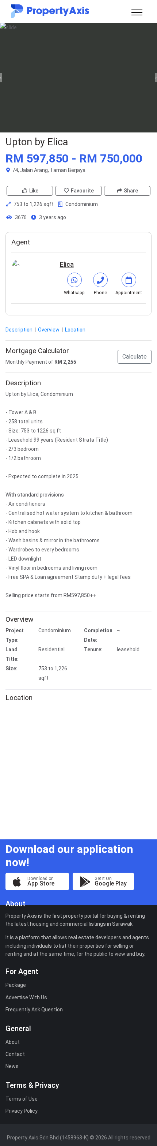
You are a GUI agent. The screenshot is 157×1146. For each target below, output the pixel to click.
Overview (49, 330)
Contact (15, 1054)
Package (15, 985)
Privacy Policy (21, 1111)
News (12, 1066)
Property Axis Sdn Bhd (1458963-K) (48, 1138)
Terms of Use (21, 1099)
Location (75, 330)
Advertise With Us (26, 997)
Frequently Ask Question (34, 1009)
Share (131, 191)
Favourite (82, 191)
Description (19, 330)
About (12, 1042)
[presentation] (1, 77)
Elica (67, 264)
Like (33, 191)
